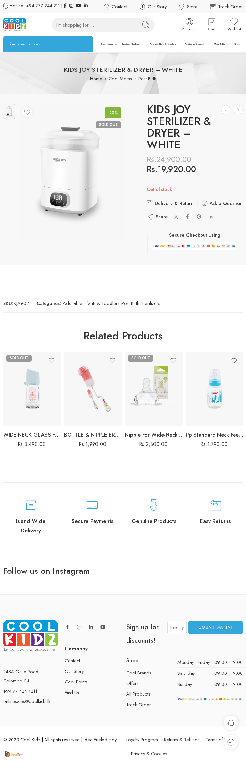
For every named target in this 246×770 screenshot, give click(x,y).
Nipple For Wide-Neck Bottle (154, 435)
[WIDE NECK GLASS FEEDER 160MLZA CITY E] (32, 389)
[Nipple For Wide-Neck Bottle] (154, 389)
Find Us (72, 692)
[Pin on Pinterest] (198, 216)
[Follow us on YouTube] (103, 627)
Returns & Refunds (182, 739)
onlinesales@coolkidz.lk (26, 701)
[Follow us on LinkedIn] (91, 627)
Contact (119, 6)
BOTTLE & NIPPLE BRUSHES (93, 435)
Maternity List (219, 44)
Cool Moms (107, 44)
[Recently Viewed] (231, 742)
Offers (237, 44)
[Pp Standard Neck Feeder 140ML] (214, 389)
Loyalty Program (142, 739)
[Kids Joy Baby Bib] (238, 109)
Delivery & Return (173, 203)
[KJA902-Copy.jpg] (9, 111)
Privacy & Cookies (149, 753)
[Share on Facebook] (187, 216)
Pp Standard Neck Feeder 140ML (214, 435)
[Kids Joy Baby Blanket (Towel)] (225, 109)
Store (192, 6)
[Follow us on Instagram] (79, 627)
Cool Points (76, 681)
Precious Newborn (131, 44)
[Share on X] (176, 216)
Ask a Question (225, 203)
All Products (138, 693)
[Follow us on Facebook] (67, 627)
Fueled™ (102, 739)
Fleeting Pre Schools (194, 44)
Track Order (230, 6)
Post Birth (147, 78)
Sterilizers (150, 303)
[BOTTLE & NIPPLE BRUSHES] (93, 389)
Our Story (157, 6)
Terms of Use (219, 739)
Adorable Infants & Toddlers (163, 44)
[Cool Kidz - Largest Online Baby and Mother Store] (14, 24)
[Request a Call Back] (231, 723)
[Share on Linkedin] (210, 216)
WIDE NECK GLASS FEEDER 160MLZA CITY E (32, 435)
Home (96, 78)
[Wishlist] (27, 112)
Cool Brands (138, 672)
